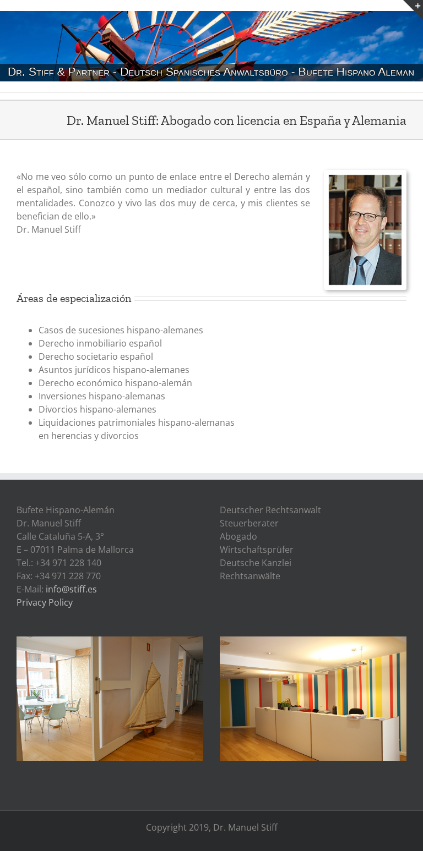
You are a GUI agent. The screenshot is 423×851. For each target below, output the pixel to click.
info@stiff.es (71, 589)
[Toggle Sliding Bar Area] (413, 10)
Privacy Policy (45, 602)
